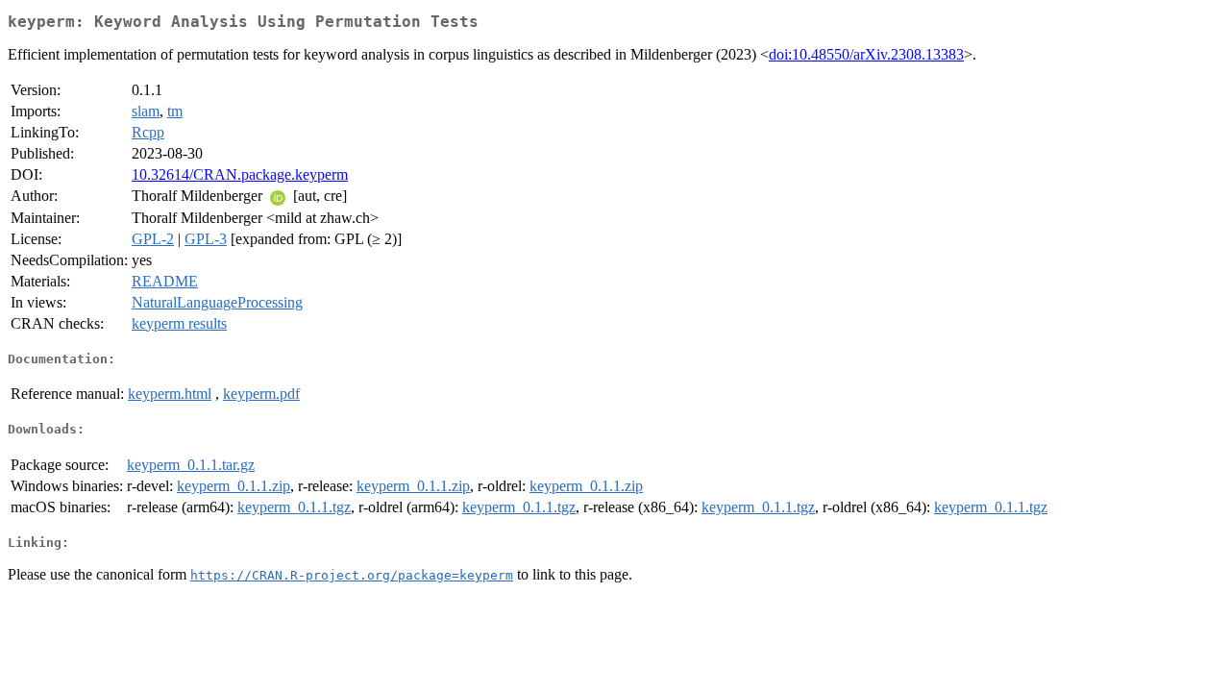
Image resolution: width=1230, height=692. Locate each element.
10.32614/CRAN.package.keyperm (240, 174)
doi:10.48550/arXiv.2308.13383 (866, 54)
